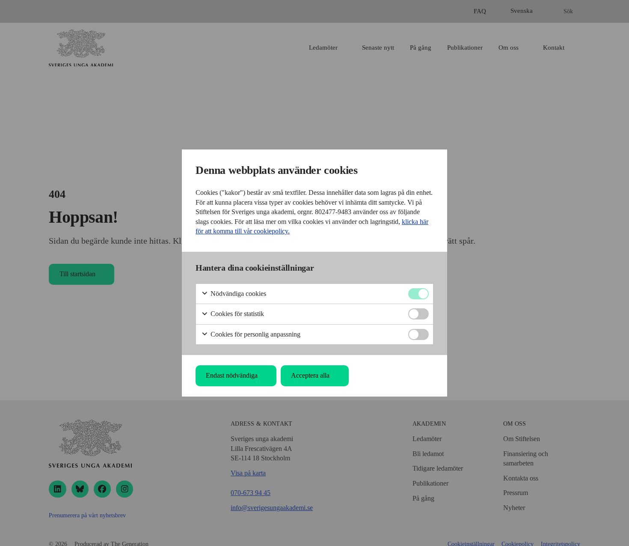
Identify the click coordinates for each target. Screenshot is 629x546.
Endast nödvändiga (232, 375)
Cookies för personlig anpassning (254, 334)
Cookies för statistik (236, 313)
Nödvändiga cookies (237, 293)
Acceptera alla (310, 375)
